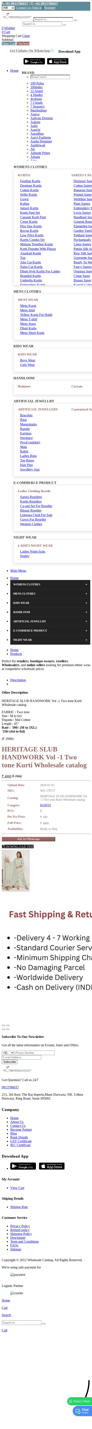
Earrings (25, 433)
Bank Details (19, 1137)
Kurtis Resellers (31, 501)
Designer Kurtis (31, 185)
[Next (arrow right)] (7, 1029)
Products (16, 654)
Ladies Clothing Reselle (34, 491)
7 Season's (37, 106)
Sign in (37, 7)
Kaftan (24, 203)
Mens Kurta (28, 306)
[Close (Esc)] (3, 1025)
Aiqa (33, 160)
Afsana (35, 157)
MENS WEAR (28, 299)
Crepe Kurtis (28, 221)
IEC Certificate (20, 1145)
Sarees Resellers (31, 497)
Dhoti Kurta (28, 328)
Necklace (26, 438)
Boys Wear (27, 360)
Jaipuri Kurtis (29, 208)
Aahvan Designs (41, 118)
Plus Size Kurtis (31, 226)
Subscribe (9, 1061)
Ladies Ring (28, 456)
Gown (24, 199)
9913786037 (10, 1087)
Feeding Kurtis (30, 181)
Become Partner (21, 1129)
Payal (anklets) (30, 442)
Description (18, 680)
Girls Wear (27, 365)
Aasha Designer (41, 141)
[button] (46, 1423)
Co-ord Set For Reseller (36, 506)
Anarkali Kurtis (30, 253)
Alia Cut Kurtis (30, 262)
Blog (13, 1133)
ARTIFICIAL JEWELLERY (38, 409)
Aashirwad (37, 145)
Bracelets (26, 415)
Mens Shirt (27, 310)
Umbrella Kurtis (31, 280)
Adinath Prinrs (40, 153)
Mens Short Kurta (32, 333)
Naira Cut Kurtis (31, 267)
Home (14, 70)
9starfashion (38, 110)
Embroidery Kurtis (32, 285)
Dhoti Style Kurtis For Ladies (40, 271)
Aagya (34, 114)
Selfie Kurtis (28, 194)
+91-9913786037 (16, 3)
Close (26, 36)
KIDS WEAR (27, 354)
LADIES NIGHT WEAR (35, 545)
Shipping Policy (21, 1234)
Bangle (25, 429)
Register (49, 7)
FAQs (14, 1245)
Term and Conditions (24, 1241)
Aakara (35, 122)
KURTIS (24, 175)
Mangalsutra (28, 424)
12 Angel (36, 91)
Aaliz (34, 126)
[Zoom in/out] (7, 1025)
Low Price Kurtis (31, 235)
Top (22, 258)
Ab (32, 149)
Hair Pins (26, 465)
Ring (23, 420)
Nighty (25, 556)
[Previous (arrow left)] (3, 1029)
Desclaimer (17, 1237)
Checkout (23, 43)
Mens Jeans (28, 324)
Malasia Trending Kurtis (36, 244)
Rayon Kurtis (29, 231)
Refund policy (20, 1230)
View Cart (9, 43)
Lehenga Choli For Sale (36, 515)
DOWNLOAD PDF (19, 846)
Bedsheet (24, 386)
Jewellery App (30, 469)
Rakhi (24, 451)
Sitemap (15, 1249)
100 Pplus (37, 83)
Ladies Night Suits (32, 551)
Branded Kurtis (30, 276)
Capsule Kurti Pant (33, 217)
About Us (17, 1122)
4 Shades (36, 95)
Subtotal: (8, 39)
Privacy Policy (20, 1226)
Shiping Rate (19, 1207)
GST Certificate (21, 1141)
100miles (36, 87)
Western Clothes (31, 524)
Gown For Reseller (33, 519)
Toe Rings (27, 460)
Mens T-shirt (28, 319)
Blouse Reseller (30, 510)
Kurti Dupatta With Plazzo (38, 249)
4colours (36, 99)
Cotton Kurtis (29, 190)
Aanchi (35, 130)
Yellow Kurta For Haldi (36, 315)
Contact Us (23, 7)
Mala (23, 447)
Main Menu (18, 570)
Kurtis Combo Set (32, 240)
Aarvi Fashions (40, 137)
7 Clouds (36, 102)
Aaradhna (37, 133)
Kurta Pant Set (30, 212)
